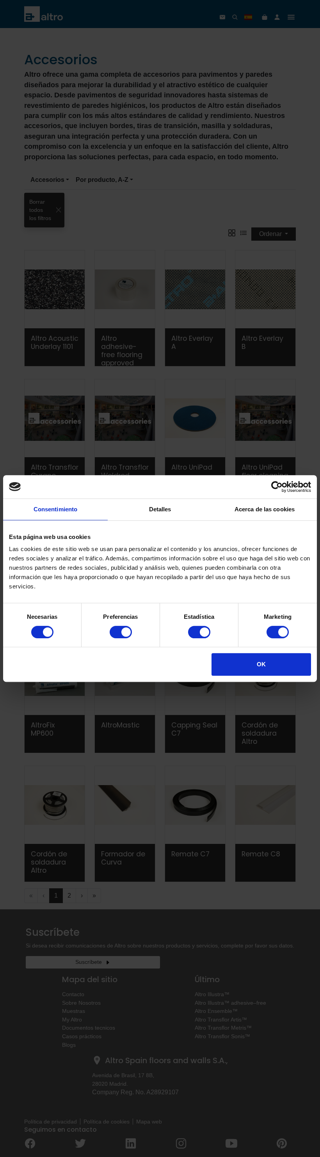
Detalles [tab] (160, 509)
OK (261, 664)
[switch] (121, 632)
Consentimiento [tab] (55, 509)
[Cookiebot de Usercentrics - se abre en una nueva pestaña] (277, 487)
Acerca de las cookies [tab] (265, 509)
